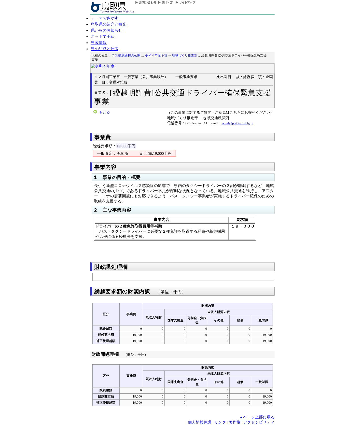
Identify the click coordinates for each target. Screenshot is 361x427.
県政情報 (99, 43)
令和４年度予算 (156, 55)
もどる (104, 112)
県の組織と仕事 (104, 49)
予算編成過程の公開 (125, 55)
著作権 (234, 422)
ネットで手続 (102, 36)
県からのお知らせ (106, 30)
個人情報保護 (199, 422)
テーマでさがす (104, 18)
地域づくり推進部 (185, 55)
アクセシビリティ (259, 422)
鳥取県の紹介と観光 (108, 24)
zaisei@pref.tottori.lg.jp (237, 123)
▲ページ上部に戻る (257, 417)
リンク (220, 422)
